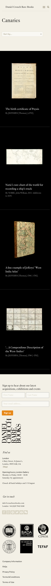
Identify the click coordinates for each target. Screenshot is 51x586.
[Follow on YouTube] (21, 512)
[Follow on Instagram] (8, 512)
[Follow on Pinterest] (13, 512)
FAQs (4, 566)
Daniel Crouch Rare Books (20, 7)
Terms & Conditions (11, 577)
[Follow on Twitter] (17, 512)
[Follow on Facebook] (4, 512)
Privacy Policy (8, 572)
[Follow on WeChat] (26, 512)
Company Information (12, 561)
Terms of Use (8, 582)
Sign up (7, 413)
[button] (43, 7)
